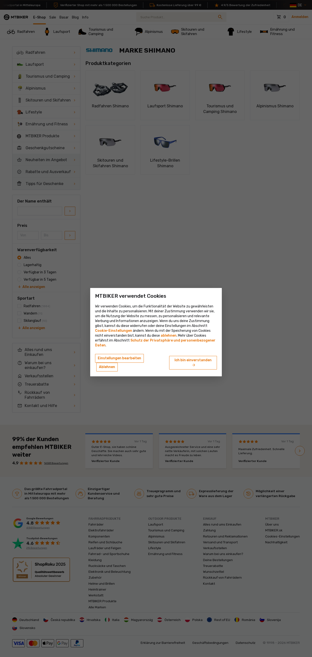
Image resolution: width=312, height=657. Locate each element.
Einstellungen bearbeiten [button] (119, 358)
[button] (168, 335)
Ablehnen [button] (107, 367)
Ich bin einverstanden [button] (193, 363)
